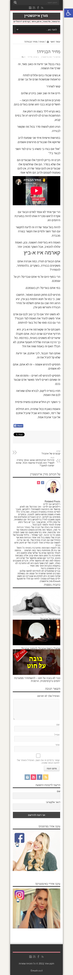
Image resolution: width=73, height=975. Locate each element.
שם (57, 724)
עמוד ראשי (55, 41)
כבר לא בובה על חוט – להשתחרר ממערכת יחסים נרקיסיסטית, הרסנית (37, 679)
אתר (57, 745)
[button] (68, 13)
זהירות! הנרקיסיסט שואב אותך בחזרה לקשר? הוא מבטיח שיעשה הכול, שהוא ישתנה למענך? (35, 462)
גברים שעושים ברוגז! (50, 568)
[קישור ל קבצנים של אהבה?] (36, 615)
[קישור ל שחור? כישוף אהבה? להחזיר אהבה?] (36, 644)
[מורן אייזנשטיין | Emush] (36, 21)
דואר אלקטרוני (53, 802)
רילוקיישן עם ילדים (51, 504)
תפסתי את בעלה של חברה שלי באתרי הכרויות (38, 527)
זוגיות (41, 41)
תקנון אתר (49, 963)
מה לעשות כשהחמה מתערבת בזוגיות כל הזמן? (38, 548)
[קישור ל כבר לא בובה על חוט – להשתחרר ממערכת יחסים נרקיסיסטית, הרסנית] (36, 674)
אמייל (56, 734)
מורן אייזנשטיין (46, 57)
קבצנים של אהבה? (50, 618)
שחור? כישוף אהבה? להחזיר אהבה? (40, 648)
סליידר (30, 57)
